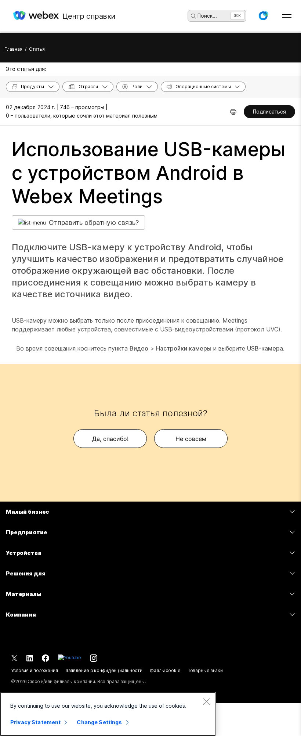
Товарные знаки (205, 670)
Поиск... (207, 15)
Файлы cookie (165, 670)
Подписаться (269, 111)
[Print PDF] (233, 111)
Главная (13, 49)
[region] (108, 714)
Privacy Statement (35, 722)
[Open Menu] (287, 15)
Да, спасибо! (110, 438)
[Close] (206, 701)
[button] (263, 15)
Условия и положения (34, 670)
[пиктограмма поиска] (193, 16)
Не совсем (190, 438)
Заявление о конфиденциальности (103, 670)
